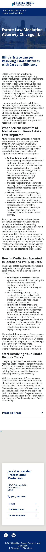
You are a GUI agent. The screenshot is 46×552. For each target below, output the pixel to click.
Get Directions (16, 509)
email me (39, 388)
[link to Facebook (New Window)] (6, 535)
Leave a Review (17, 515)
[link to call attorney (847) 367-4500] (5, 4)
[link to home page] (23, 3)
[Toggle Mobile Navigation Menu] (41, 4)
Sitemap (15, 548)
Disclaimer (28, 548)
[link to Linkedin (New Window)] (14, 535)
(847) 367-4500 (18, 496)
